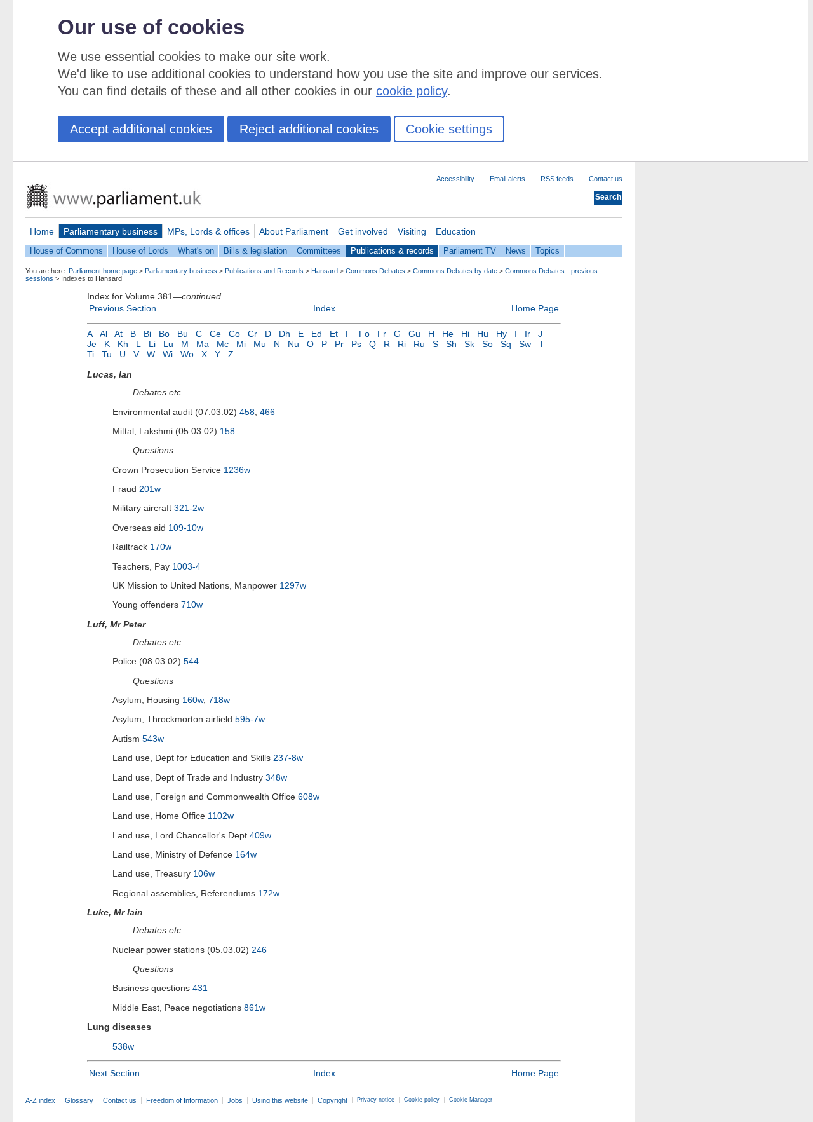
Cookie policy (422, 1100)
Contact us (605, 178)
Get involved (363, 231)
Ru (419, 344)
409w (260, 835)
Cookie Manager (470, 1100)
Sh (451, 344)
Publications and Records (264, 271)
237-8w (288, 758)
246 (259, 950)
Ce (215, 334)
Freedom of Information (182, 1100)
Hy (501, 334)
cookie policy (411, 91)
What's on (196, 251)
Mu (259, 344)
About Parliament (293, 231)
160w (192, 700)
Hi (465, 334)
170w (160, 547)
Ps (356, 344)
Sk (469, 344)
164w (246, 854)
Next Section (114, 1073)
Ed (316, 334)
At (118, 334)
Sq (506, 344)
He (448, 334)
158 (227, 431)
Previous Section (122, 308)
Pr (339, 344)
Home (42, 231)
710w (192, 604)
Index (324, 308)
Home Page (535, 308)
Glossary (79, 1100)
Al (103, 334)
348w (276, 777)
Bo (164, 334)
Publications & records (392, 251)
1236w (237, 470)
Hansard (324, 271)
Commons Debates (375, 271)
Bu (182, 334)
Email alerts (507, 178)
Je (92, 344)
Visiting (412, 231)
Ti (90, 354)
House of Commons (66, 251)
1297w (292, 585)
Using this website (280, 1100)
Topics (547, 251)
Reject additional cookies (309, 129)
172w (268, 893)
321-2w (189, 508)
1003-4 (186, 566)
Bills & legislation (255, 251)
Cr (252, 334)
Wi (168, 354)
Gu (414, 334)
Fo (364, 334)
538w (123, 1046)
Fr (381, 334)
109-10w (185, 528)
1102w (221, 816)
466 (267, 412)
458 (247, 412)
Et (334, 334)
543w (153, 739)
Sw (525, 344)
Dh (284, 334)
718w (219, 700)
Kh (123, 344)
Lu (168, 344)
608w (308, 796)
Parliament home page (103, 271)
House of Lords (140, 251)
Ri (402, 344)
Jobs (235, 1100)
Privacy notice (375, 1100)
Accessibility (455, 178)
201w (150, 489)
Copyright (332, 1100)
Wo (187, 354)
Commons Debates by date (455, 271)
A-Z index (40, 1100)
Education (456, 231)
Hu (482, 334)
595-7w (250, 719)
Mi (241, 344)
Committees (319, 251)
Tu (107, 354)
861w (254, 1007)
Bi (147, 334)
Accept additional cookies (141, 129)
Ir (527, 334)
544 (191, 661)
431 (200, 988)
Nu (293, 344)
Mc (223, 344)
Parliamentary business (111, 231)
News (516, 251)
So (487, 344)
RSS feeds (557, 178)
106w (204, 873)
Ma (202, 344)
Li (152, 344)
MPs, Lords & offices (208, 231)
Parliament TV (469, 251)
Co (234, 334)
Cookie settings (449, 129)
